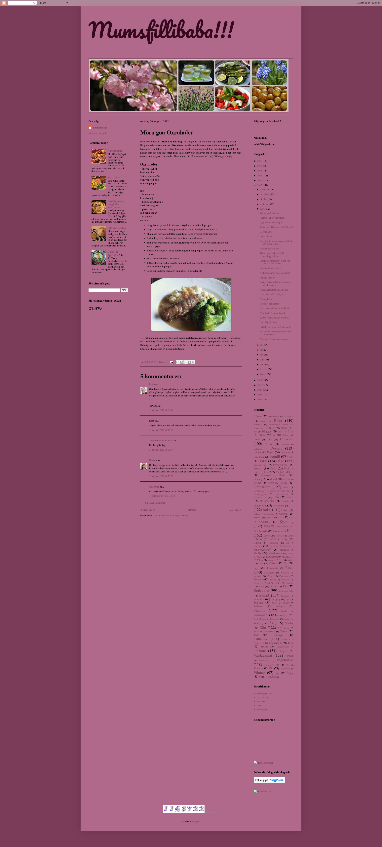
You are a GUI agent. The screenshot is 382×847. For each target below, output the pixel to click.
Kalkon (257, 513)
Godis (282, 475)
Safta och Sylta (286, 590)
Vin (277, 665)
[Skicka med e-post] (178, 362)
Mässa (260, 560)
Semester (259, 599)
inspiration (260, 505)
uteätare (260, 650)
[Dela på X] (185, 362)
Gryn (271, 482)
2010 (260, 385)
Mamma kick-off (267, 277)
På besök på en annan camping (274, 339)
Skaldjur (258, 602)
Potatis (257, 579)
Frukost (258, 468)
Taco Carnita (114, 177)
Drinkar (257, 452)
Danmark (285, 444)
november (265, 194)
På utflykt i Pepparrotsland (272, 312)
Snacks (284, 610)
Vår (271, 668)
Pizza (269, 575)
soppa (283, 615)
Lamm (290, 535)
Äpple (290, 673)
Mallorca (272, 546)
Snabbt (259, 610)
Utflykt (283, 651)
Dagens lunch (266, 231)
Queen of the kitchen (269, 303)
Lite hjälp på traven (269, 322)
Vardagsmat (263, 655)
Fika (263, 460)
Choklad (286, 438)
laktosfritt (280, 535)
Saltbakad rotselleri (117, 227)
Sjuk (288, 599)
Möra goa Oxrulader (269, 213)
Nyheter (271, 560)
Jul (291, 504)
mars (262, 364)
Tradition (257, 643)
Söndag (289, 623)
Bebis (272, 427)
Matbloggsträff (262, 549)
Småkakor (258, 606)
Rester (273, 586)
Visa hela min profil (98, 132)
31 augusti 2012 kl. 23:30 (161, 476)
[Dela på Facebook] (189, 362)
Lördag (258, 546)
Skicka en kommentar (155, 502)
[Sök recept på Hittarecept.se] (263, 762)
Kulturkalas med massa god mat (275, 272)
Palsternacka (272, 568)
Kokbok (283, 513)
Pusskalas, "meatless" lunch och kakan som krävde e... (275, 262)
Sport (256, 619)
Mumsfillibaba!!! (161, 29)
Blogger (195, 821)
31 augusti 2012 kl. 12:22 (161, 429)
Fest (291, 457)
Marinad (284, 546)
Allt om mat (262, 697)
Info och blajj (267, 501)
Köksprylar (262, 531)
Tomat (284, 639)
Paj (255, 568)
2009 (260, 389)
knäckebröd (269, 513)
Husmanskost (260, 497)
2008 (260, 394)
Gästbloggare (259, 491)
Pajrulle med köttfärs (269, 248)
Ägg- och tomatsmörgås (271, 222)
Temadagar (270, 631)
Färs (266, 472)
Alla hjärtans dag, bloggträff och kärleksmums (116, 204)
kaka (267, 509)
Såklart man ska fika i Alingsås (274, 317)
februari (264, 369)
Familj (275, 456)
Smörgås (280, 606)
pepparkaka (269, 572)
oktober (264, 199)
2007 (260, 399)
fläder (256, 465)
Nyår (281, 560)
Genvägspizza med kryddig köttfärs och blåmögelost (276, 242)
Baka (278, 420)
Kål (266, 526)
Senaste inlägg (148, 509)
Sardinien (285, 595)
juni (262, 349)
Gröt (286, 487)
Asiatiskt (289, 416)
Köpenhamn (278, 531)
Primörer (285, 579)
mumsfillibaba (100, 127)
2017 (260, 160)
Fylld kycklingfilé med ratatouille (275, 326)
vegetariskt (285, 659)
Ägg (277, 673)
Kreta (291, 517)
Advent (258, 416)
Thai (256, 635)
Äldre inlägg (235, 509)
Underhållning (283, 646)
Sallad (264, 595)
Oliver (272, 563)
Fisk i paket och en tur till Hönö (274, 308)
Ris (285, 586)
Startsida (192, 509)
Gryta (284, 482)
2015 (260, 170)
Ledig (284, 539)
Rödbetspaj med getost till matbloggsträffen (272, 254)
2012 (260, 185)
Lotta (152, 384)
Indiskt (290, 497)
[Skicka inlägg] (171, 362)
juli (262, 344)
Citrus (268, 444)
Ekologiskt (285, 452)
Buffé (262, 434)
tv (281, 642)
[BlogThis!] (182, 362)
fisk (281, 460)
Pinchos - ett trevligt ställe (272, 217)
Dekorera (258, 448)
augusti (263, 208)
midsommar (271, 556)
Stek (264, 618)
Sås (270, 622)
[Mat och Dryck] (262, 791)
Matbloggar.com (264, 693)
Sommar (260, 614)
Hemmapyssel (282, 494)
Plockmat (283, 575)
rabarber (289, 582)
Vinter (257, 668)
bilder (284, 428)
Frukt (273, 468)
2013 (260, 180)
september (265, 203)
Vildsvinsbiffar (115, 150)
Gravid (273, 479)
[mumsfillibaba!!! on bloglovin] (269, 782)
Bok (280, 431)
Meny (290, 553)
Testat (283, 631)
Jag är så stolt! (266, 236)
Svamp (257, 623)
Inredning (286, 501)
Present (273, 579)
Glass (290, 472)
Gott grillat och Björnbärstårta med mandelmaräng (276, 283)
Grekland (286, 479)
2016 (260, 165)
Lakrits (266, 535)
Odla (261, 563)
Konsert (257, 517)
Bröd (290, 431)
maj (262, 354)
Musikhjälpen (287, 556)
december (265, 189)
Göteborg (272, 490)
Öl (260, 676)
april (262, 359)
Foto (265, 464)
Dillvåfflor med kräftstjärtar (272, 294)
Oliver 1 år (113, 251)
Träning (269, 643)
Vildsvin (267, 665)
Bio (255, 431)
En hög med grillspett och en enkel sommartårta (276, 333)
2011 (260, 380)
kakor (284, 510)
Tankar (286, 627)
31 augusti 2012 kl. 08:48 (161, 410)
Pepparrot (285, 572)
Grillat (257, 482)
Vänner (259, 672)
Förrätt (279, 472)
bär (274, 434)
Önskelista (271, 676)
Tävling (264, 646)
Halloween (285, 490)
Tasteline (261, 701)
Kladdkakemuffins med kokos (274, 289)
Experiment (259, 456)
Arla (259, 705)
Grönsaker (262, 486)
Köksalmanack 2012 (284, 526)
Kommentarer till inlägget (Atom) (172, 515)
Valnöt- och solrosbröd (270, 268)
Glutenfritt (266, 475)
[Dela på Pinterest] (193, 362)
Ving (288, 665)
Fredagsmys (280, 465)
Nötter (290, 560)
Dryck (270, 452)
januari (263, 374)
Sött (263, 627)
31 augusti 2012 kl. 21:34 (161, 449)
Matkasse (284, 549)
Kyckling (286, 521)
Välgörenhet (285, 668)
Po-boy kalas (266, 299)
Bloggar (266, 431)
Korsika (270, 517)
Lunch (257, 542)
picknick (258, 575)
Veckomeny (264, 660)
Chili (269, 439)
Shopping (275, 599)
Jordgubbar (278, 505)
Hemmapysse (260, 494)
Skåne (286, 602)
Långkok (274, 542)
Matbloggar (262, 709)
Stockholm (274, 618)
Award (263, 421)
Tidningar (277, 635)
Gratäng (258, 479)
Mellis (257, 553)
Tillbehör (261, 638)
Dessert (276, 448)
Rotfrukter (261, 590)
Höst (276, 497)
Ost (285, 563)
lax (260, 539)
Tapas (256, 631)
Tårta (290, 643)
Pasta (289, 567)
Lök (287, 542)
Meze (259, 556)
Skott (274, 602)
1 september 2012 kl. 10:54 (162, 495)
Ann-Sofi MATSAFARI (161, 440)
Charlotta (154, 486)
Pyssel (267, 583)
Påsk (277, 582)
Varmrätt (289, 655)
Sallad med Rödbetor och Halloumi (276, 227)
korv (280, 517)
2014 (260, 175)
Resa (261, 586)
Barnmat (258, 424)
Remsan (153, 460)
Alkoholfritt (274, 416)
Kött (290, 530)
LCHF (273, 539)
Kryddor (263, 522)
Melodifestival (275, 553)
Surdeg (287, 618)
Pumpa (256, 583)
